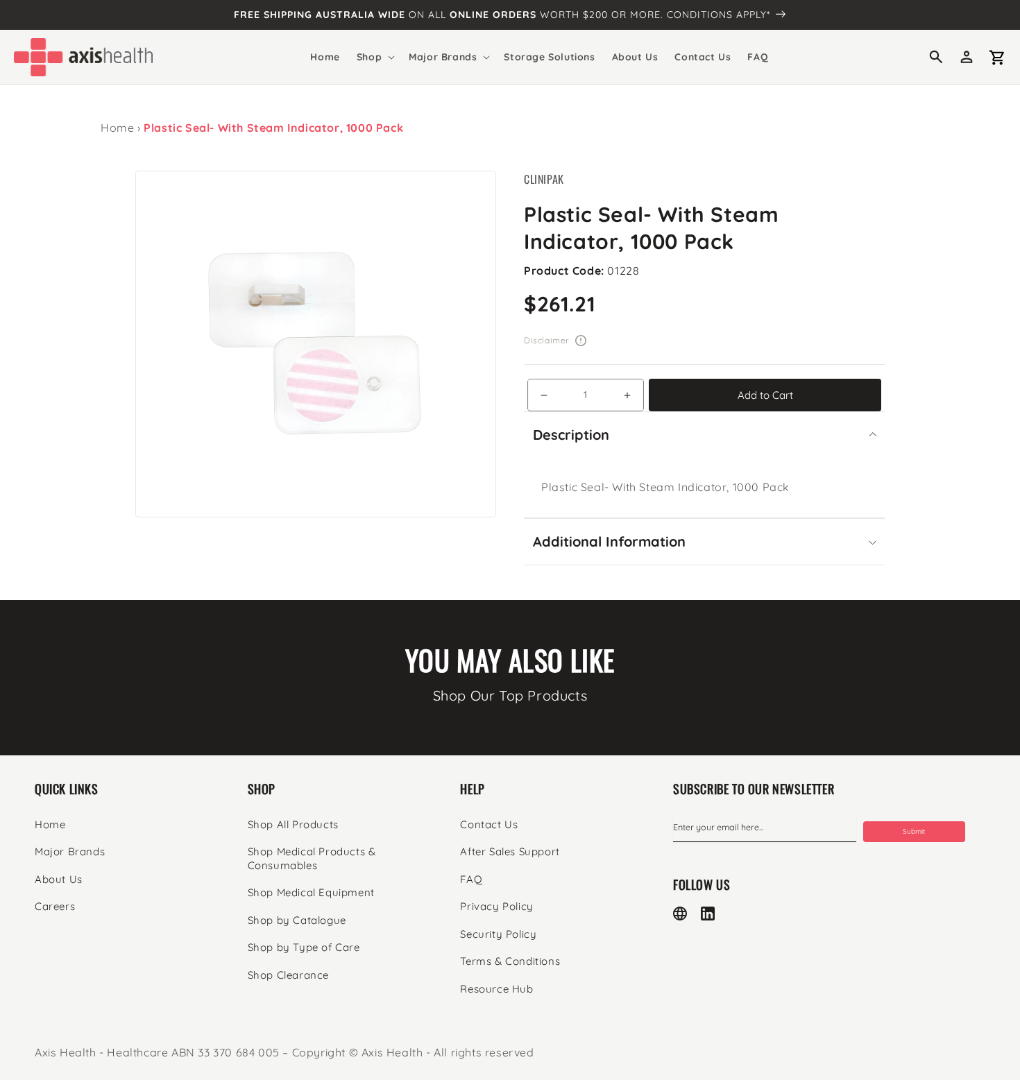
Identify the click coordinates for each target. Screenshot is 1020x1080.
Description (571, 434)
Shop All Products (293, 824)
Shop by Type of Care (304, 947)
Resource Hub (496, 988)
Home (117, 128)
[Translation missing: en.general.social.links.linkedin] (708, 913)
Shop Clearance (288, 975)
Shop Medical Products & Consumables (312, 858)
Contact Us (489, 824)
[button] (374, 56)
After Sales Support (509, 851)
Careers (55, 906)
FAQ (471, 879)
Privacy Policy (496, 906)
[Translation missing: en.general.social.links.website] (680, 913)
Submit (914, 831)
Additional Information (609, 541)
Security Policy (498, 934)
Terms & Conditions (510, 961)
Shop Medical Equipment (311, 892)
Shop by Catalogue (297, 920)
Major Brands (70, 851)
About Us (59, 879)
